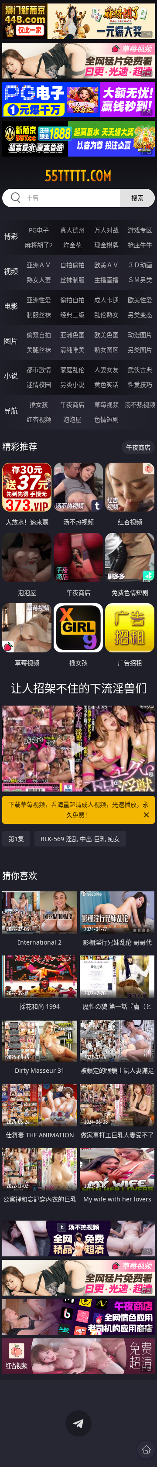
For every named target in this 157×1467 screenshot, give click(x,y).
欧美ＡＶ (106, 265)
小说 (11, 376)
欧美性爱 (140, 300)
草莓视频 (106, 404)
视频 (11, 271)
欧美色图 (106, 335)
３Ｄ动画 (140, 265)
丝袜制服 (72, 280)
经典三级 (72, 314)
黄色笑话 (106, 384)
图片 (11, 341)
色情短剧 (106, 419)
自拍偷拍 (72, 265)
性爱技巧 (140, 384)
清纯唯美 (72, 349)
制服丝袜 (39, 314)
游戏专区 (140, 230)
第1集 (16, 839)
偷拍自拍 (72, 300)
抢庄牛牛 (140, 245)
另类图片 (140, 349)
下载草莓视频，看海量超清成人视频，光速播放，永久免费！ (78, 809)
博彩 (11, 236)
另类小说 (72, 384)
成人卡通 (106, 300)
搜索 (137, 198)
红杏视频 (39, 419)
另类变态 (140, 314)
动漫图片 (140, 335)
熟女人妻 (39, 280)
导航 (11, 411)
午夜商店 (72, 404)
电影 (11, 306)
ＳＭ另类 (140, 280)
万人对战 (106, 230)
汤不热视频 (140, 404)
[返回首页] (146, 1449)
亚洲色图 (72, 335)
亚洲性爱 (39, 300)
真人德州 (72, 230)
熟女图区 (106, 349)
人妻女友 (106, 369)
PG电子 (39, 230)
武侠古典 (140, 369)
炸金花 (72, 245)
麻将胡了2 (39, 245)
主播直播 (106, 280)
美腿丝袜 (39, 349)
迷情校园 (39, 384)
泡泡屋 (72, 419)
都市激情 (39, 369)
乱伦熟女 (106, 314)
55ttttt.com (78, 175)
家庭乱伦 (72, 369)
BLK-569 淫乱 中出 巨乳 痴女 (80, 839)
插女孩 (39, 404)
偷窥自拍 (39, 335)
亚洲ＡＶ (39, 265)
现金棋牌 (106, 245)
